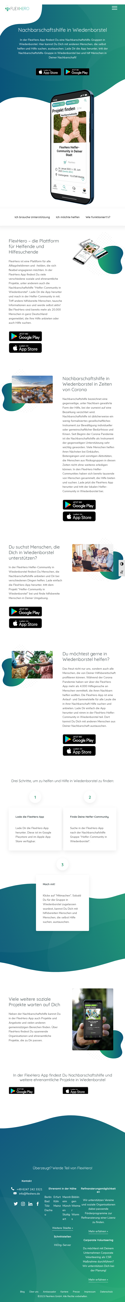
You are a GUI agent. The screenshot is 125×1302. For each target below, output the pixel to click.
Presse (76, 1291)
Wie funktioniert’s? (98, 217)
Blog (22, 1291)
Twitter (16, 1204)
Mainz (57, 1206)
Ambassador (49, 1291)
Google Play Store (77, 71)
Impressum (90, 1291)
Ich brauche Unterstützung (32, 217)
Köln (56, 1201)
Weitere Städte (61, 1228)
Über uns (33, 1291)
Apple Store (25, 348)
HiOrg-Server (62, 1245)
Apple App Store (48, 71)
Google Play (25, 336)
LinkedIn (30, 1204)
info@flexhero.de (29, 1193)
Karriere (64, 1291)
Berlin (48, 1197)
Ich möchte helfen (68, 217)
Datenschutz (106, 1291)
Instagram (23, 1204)
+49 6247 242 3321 (29, 1189)
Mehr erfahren (97, 1231)
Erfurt (57, 1197)
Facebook (38, 1204)
